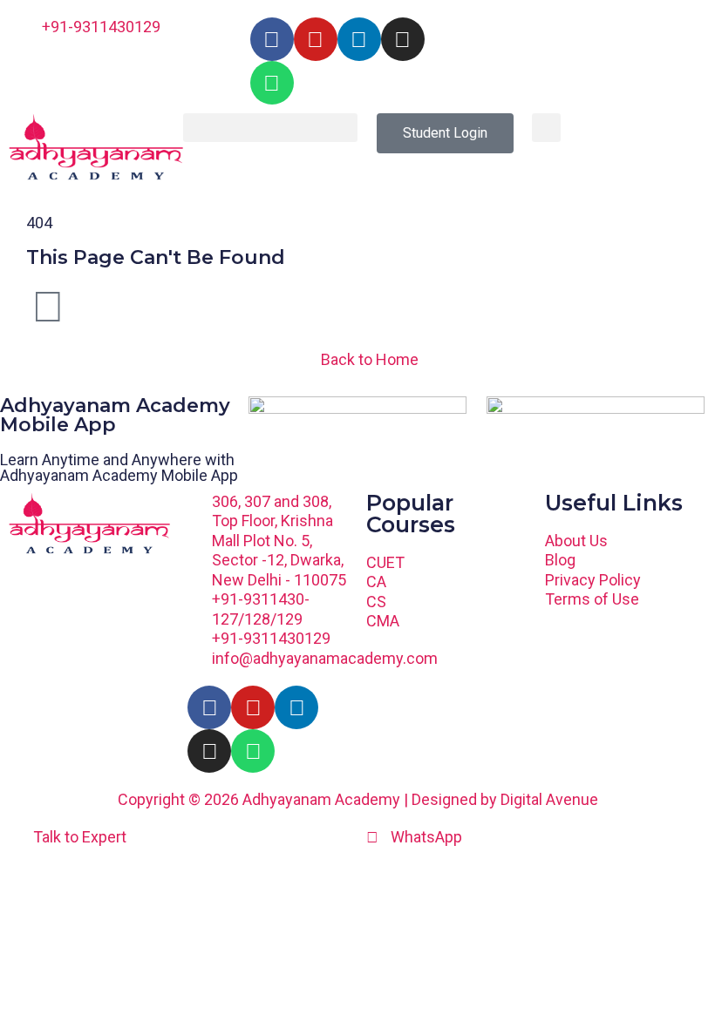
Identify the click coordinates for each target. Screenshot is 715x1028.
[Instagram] (403, 39)
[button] (270, 127)
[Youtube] (315, 39)
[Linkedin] (359, 39)
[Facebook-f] (272, 39)
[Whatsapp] (272, 83)
